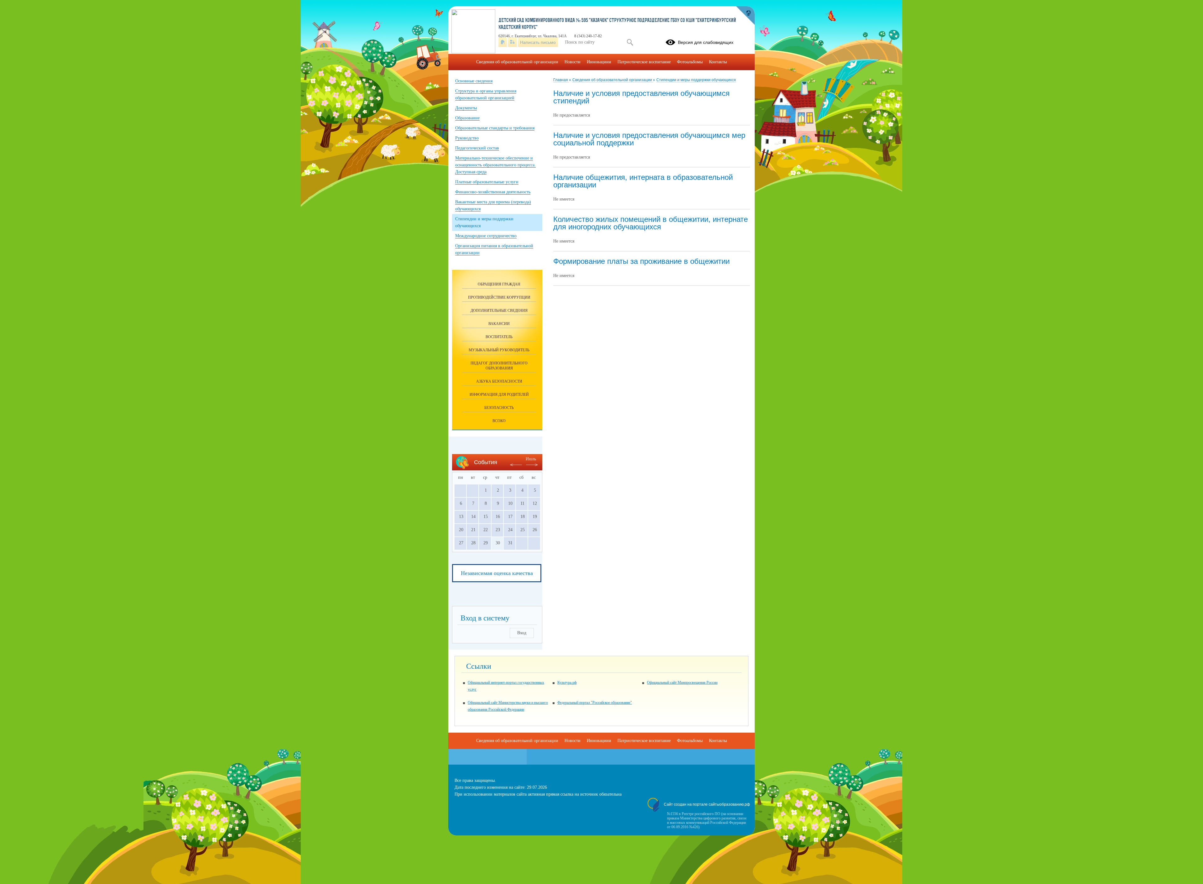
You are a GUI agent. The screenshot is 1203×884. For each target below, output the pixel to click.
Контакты (718, 62)
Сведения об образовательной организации (612, 80)
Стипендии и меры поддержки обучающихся (696, 80)
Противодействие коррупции (499, 297)
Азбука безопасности (499, 381)
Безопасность (499, 407)
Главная (561, 80)
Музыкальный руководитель (499, 350)
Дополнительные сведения (499, 310)
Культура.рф (567, 682)
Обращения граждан (499, 284)
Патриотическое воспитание (644, 62)
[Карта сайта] (512, 42)
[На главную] (502, 42)
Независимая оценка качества (497, 573)
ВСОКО (499, 421)
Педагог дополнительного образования (499, 365)
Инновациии (599, 62)
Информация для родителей (499, 394)
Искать (629, 42)
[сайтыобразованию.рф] (745, 15)
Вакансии (499, 324)
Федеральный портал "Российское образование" (594, 702)
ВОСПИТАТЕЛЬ (499, 337)
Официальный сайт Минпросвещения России (682, 682)
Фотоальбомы (690, 62)
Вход (521, 632)
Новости (573, 62)
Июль (531, 459)
